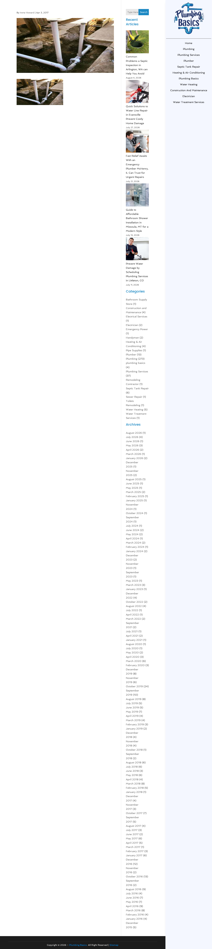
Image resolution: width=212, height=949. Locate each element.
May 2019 (132, 711)
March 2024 (133, 542)
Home (188, 43)
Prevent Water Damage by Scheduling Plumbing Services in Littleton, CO (137, 272)
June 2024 (132, 530)
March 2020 (133, 661)
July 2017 (132, 830)
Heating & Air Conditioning (189, 72)
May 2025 (132, 487)
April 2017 (132, 842)
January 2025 (134, 500)
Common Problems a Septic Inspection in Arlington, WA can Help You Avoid (137, 65)
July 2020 (132, 648)
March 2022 (133, 618)
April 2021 (132, 635)
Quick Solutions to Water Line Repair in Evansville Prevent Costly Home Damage (137, 115)
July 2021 (132, 631)
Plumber (189, 60)
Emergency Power (137, 329)
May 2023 (132, 580)
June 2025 (132, 483)
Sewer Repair (134, 396)
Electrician (189, 96)
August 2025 (134, 479)
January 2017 (134, 855)
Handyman (132, 337)
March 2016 (133, 910)
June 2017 (132, 834)
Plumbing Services (189, 54)
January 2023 (134, 589)
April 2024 (132, 538)
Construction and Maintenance (188, 90)
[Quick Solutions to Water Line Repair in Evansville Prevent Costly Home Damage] (137, 92)
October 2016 (134, 876)
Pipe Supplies (134, 350)
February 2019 (135, 724)
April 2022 (132, 614)
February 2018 (135, 787)
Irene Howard (27, 12)
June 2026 (132, 441)
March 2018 (133, 783)
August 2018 (133, 762)
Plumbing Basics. (78, 945)
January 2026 (134, 458)
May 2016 (132, 901)
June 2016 (132, 897)
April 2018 (132, 779)
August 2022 (134, 606)
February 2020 (135, 665)
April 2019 (132, 715)
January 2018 (134, 792)
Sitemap (114, 945)
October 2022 (134, 601)
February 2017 (135, 851)
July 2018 (132, 766)
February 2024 (135, 546)
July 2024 (132, 525)
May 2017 (132, 838)
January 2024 (134, 551)
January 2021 (134, 639)
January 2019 (134, 728)
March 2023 (133, 584)
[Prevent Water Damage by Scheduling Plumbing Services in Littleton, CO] (137, 249)
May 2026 (132, 445)
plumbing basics (189, 78)
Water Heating (188, 84)
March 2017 (133, 847)
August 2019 (133, 699)
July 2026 (132, 437)
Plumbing (188, 49)
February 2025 (135, 496)
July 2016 (132, 893)
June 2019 (132, 707)
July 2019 (132, 703)
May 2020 (132, 652)
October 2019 (134, 686)
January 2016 (134, 918)
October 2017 (134, 813)
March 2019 (133, 720)
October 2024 (134, 513)
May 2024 (132, 534)
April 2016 (132, 906)
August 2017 (133, 825)
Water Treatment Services (188, 102)
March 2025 (133, 492)
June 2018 (132, 770)
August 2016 (133, 889)
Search (143, 12)
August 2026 (134, 432)
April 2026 (132, 449)
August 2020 (134, 644)
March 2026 (133, 454)
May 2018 (132, 775)
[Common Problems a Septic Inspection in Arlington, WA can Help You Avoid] (137, 42)
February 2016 (135, 914)
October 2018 (134, 749)
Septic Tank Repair (188, 66)
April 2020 (132, 656)
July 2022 (132, 610)
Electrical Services (136, 316)
